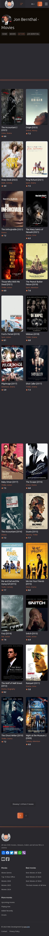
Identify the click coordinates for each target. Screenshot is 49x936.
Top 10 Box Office (8, 877)
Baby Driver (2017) (9, 482)
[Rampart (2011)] (37, 663)
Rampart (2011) (33, 683)
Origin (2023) (32, 127)
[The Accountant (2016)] (12, 511)
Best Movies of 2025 (33, 877)
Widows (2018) (32, 334)
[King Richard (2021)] (37, 159)
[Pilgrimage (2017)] (12, 363)
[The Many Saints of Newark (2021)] (37, 209)
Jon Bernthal (33, 34)
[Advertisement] (24, 62)
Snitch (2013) (32, 633)
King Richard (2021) (34, 180)
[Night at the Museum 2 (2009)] (37, 715)
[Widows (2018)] (37, 314)
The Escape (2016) (34, 482)
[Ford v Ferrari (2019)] (12, 314)
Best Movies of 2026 (33, 873)
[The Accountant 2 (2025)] (12, 107)
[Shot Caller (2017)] (37, 363)
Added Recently (7, 911)
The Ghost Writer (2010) (12, 735)
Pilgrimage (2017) (9, 384)
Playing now (5, 906)
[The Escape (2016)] (37, 461)
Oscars (3, 915)
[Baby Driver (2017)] (12, 461)
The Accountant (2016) (11, 532)
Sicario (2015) (32, 532)
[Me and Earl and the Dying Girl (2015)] (12, 561)
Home (4, 34)
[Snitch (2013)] (37, 613)
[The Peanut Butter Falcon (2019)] (37, 261)
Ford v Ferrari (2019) (10, 334)
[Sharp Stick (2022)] (12, 159)
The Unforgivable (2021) (12, 229)
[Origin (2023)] (37, 107)
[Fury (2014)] (12, 613)
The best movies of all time (36, 885)
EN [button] (32, 4)
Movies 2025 (6, 885)
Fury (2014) (6, 633)
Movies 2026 (6, 881)
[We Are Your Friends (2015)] (37, 561)
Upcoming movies (8, 902)
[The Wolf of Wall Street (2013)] (12, 663)
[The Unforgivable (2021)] (12, 209)
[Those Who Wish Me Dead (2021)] (12, 261)
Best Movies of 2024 (33, 881)
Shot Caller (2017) (34, 384)
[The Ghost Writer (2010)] (12, 715)
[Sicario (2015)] (37, 511)
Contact (4, 931)
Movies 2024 (6, 889)
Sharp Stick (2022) (9, 180)
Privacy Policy (14, 931)
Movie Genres (6, 873)
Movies (13, 34)
